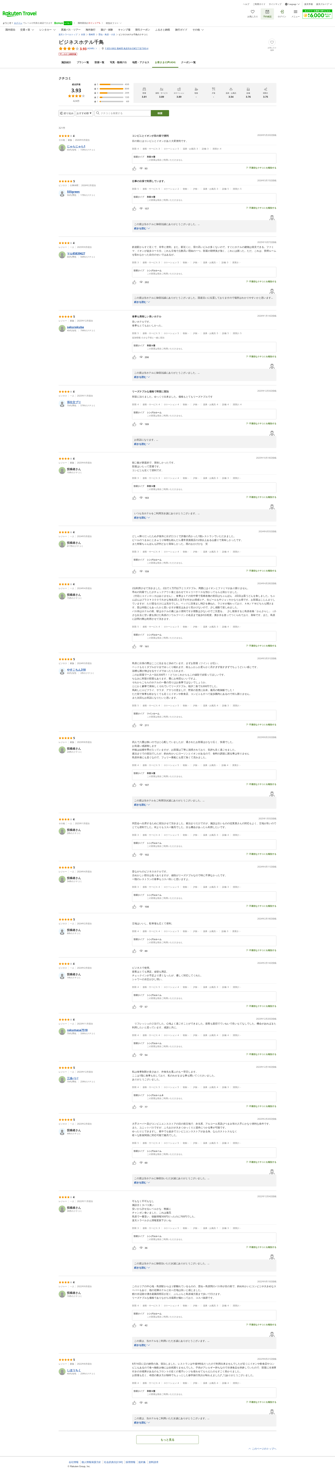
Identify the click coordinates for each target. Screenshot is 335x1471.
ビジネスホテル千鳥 (81, 42)
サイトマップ (275, 4)
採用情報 (130, 1462)
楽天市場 (308, 4)
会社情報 (74, 1462)
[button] (94, 147)
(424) (165, 62)
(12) (118, 62)
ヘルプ (246, 4)
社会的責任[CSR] (113, 1462)
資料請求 (153, 1462)
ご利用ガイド (259, 4)
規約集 (142, 1462)
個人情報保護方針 (91, 1462)
